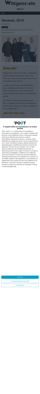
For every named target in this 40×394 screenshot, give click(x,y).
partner (12, 131)
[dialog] (20, 256)
